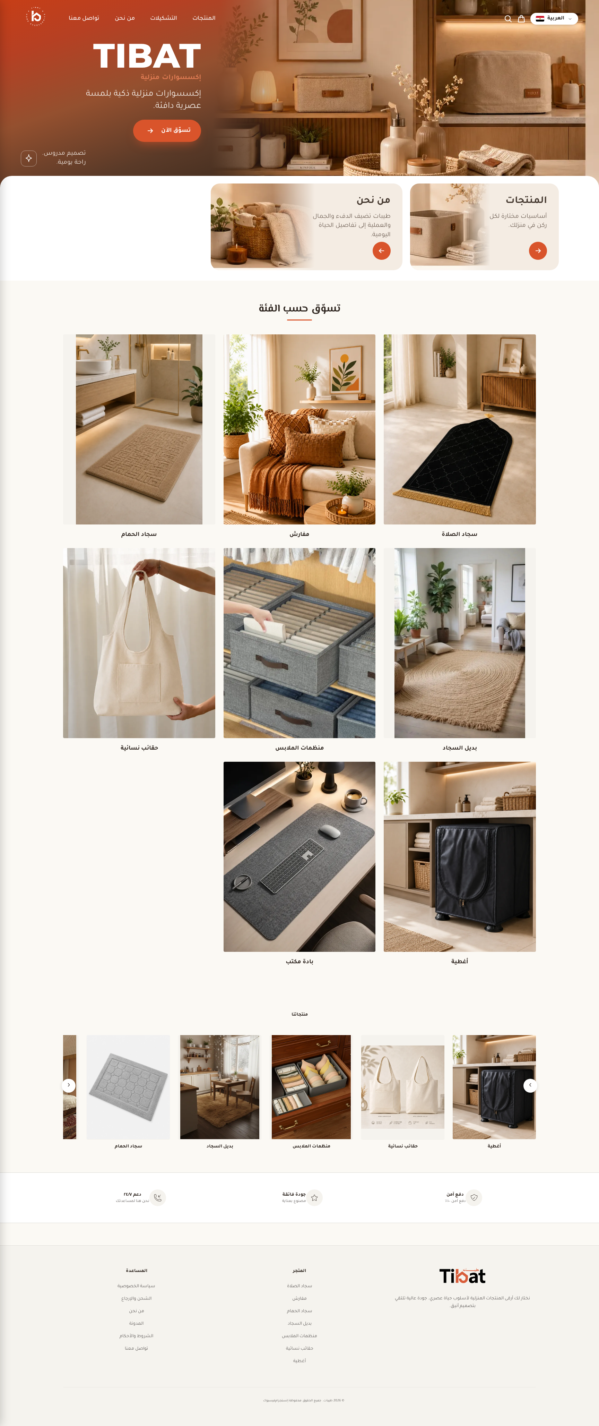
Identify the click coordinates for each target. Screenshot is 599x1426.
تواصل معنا (84, 19)
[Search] (508, 19)
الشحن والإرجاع (136, 1299)
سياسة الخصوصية (136, 1286)
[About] (382, 251)
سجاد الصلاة (299, 1286)
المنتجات (204, 19)
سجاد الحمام (299, 1311)
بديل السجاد (300, 1324)
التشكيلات (163, 19)
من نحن (125, 19)
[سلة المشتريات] (521, 19)
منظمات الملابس (299, 1336)
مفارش (299, 1299)
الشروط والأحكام (136, 1336)
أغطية (299, 1361)
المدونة (136, 1324)
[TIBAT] (35, 19)
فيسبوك (269, 1401)
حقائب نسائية (299, 1349)
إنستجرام (281, 1401)
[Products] (538, 251)
